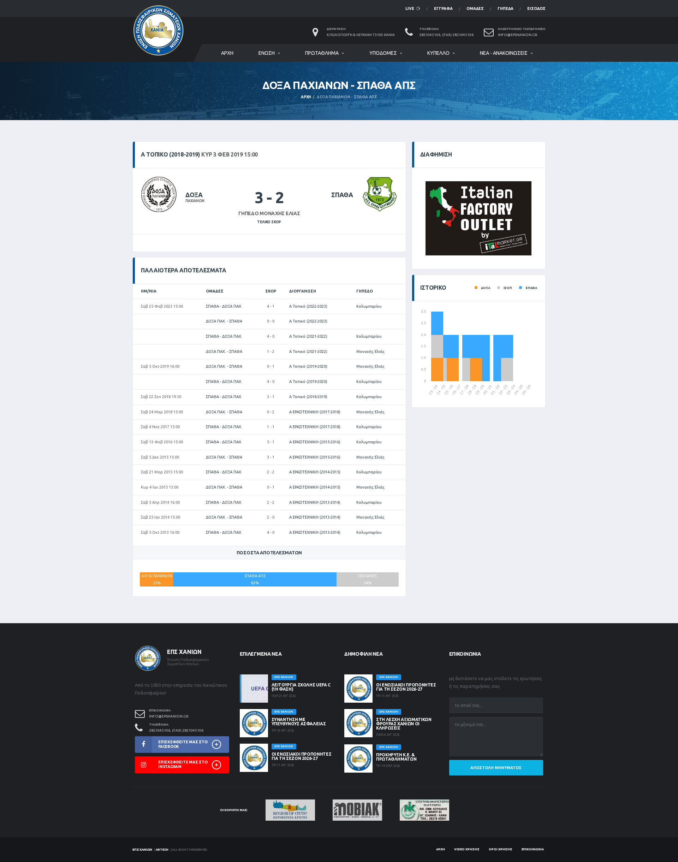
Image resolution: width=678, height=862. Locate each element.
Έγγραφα (443, 8)
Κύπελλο (438, 53)
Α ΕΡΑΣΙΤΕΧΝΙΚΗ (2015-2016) (314, 442)
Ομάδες (475, 8)
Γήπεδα (505, 8)
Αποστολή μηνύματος (496, 768)
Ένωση (266, 53)
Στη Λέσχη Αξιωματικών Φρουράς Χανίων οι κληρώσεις (403, 723)
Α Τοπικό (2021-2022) (308, 336)
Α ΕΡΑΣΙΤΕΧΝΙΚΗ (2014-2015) (314, 472)
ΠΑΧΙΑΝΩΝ (194, 201)
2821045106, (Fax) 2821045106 (446, 35)
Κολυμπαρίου (369, 306)
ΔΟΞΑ (194, 194)
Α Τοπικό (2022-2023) (308, 306)
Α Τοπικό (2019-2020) (308, 366)
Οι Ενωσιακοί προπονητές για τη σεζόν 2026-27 (302, 756)
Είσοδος (536, 8)
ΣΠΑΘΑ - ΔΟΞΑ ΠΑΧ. (224, 306)
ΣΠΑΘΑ (342, 194)
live (410, 8)
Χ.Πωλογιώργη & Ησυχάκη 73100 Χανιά (361, 35)
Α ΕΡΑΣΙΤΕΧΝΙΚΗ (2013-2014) (314, 502)
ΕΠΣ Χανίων (142, 849)
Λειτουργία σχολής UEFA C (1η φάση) (301, 687)
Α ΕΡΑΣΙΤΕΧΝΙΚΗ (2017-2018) (314, 412)
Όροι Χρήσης (500, 849)
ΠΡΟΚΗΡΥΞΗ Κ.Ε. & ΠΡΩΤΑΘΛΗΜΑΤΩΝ (396, 756)
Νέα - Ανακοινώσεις (504, 53)
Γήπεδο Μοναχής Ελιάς (269, 213)
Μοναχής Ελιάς (370, 351)
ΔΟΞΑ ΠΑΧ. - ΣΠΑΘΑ (224, 321)
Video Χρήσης (467, 849)
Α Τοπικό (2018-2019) (308, 397)
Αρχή (227, 53)
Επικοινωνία (533, 849)
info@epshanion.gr (517, 35)
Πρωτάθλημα (322, 53)
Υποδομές (383, 53)
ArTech (162, 849)
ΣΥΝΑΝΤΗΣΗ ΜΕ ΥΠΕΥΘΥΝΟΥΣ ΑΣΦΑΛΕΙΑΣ (299, 721)
